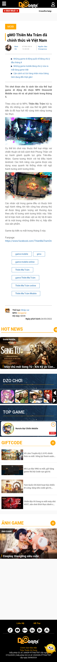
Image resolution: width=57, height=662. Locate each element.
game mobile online (24, 262)
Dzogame (22, 313)
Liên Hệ (20, 623)
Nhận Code (39, 455)
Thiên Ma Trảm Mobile (26, 293)
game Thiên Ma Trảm (25, 278)
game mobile (21, 254)
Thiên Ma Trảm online (25, 285)
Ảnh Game (12, 523)
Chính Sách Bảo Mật (28, 648)
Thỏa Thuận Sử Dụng (28, 650)
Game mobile (9, 339)
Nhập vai (25, 310)
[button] (54, 400)
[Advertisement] (28, 590)
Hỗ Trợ (37, 623)
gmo (39, 254)
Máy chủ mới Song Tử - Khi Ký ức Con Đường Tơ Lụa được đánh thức (28, 367)
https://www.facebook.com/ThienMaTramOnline (30, 241)
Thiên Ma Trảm (22, 270)
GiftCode (11, 442)
